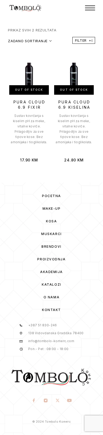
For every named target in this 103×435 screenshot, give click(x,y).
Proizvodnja (51, 259)
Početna (51, 196)
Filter (81, 40)
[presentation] (29, 129)
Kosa (51, 221)
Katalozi (51, 284)
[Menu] (90, 8)
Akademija (51, 272)
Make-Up (52, 209)
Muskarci (51, 234)
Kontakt (51, 310)
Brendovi (51, 246)
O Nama (51, 297)
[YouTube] (69, 401)
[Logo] (25, 8)
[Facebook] (34, 401)
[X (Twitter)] (57, 401)
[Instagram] (46, 401)
